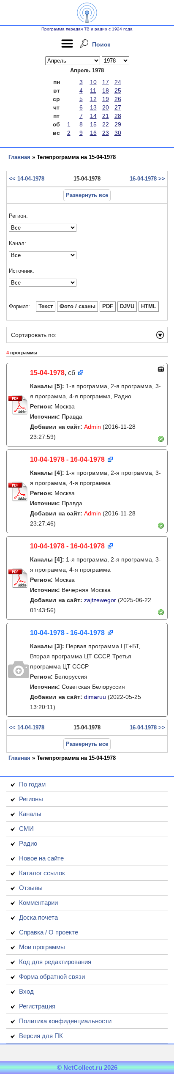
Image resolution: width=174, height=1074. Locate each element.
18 (105, 90)
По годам (32, 784)
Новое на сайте (41, 858)
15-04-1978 (47, 372)
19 (105, 99)
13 (93, 107)
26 (117, 99)
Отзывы (31, 887)
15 (93, 124)
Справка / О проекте (48, 932)
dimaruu (95, 696)
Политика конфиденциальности (65, 1021)
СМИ (26, 828)
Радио (28, 843)
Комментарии (38, 902)
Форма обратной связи (52, 976)
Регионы (31, 799)
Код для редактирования (55, 961)
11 (93, 90)
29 (117, 124)
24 (117, 82)
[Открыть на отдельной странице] (80, 373)
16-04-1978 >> (147, 178)
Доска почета (38, 917)
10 (93, 82)
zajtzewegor (100, 600)
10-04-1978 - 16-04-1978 (67, 459)
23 (105, 132)
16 (93, 132)
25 (117, 90)
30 (117, 132)
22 (105, 124)
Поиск (101, 44)
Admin (92, 426)
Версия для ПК (41, 1035)
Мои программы (42, 947)
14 (93, 115)
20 (105, 107)
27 (117, 107)
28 (117, 115)
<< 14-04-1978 (26, 178)
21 (105, 115)
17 (105, 82)
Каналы (30, 813)
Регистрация (37, 1006)
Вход (26, 991)
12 (93, 99)
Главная (19, 157)
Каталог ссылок (42, 873)
